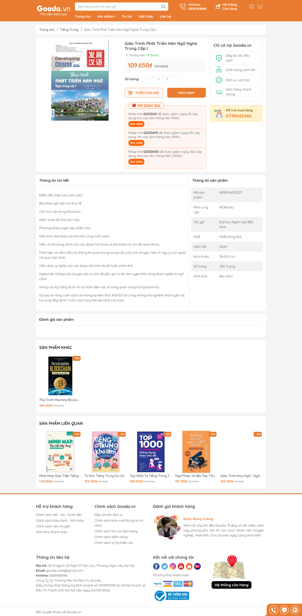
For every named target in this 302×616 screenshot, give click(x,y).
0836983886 (58, 575)
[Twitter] (164, 566)
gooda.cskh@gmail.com (64, 570)
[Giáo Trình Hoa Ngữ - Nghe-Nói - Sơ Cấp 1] (241, 452)
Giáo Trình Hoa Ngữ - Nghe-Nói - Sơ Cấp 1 (241, 476)
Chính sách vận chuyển (53, 526)
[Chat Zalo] (295, 609)
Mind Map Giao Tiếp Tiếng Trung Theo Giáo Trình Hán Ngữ (60, 476)
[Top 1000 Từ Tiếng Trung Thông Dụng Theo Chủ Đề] (151, 452)
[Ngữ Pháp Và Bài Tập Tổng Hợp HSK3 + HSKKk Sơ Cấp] (196, 452)
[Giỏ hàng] (261, 6)
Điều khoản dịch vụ (109, 515)
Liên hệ (165, 16)
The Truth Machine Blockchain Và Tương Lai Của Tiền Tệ (60, 400)
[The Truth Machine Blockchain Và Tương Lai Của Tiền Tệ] (60, 376)
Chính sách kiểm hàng (111, 537)
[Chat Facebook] (284, 609)
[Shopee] (189, 566)
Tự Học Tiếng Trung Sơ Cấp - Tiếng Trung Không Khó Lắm (106, 476)
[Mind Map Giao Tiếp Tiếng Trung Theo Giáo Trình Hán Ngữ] (60, 452)
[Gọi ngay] (273, 609)
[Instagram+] (172, 566)
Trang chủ (83, 16)
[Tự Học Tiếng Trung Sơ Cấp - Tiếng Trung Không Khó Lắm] (106, 452)
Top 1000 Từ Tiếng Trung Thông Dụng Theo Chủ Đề (151, 476)
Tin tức (126, 16)
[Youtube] (181, 566)
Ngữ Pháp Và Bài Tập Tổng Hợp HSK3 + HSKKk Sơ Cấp (196, 476)
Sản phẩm (105, 16)
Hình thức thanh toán (51, 532)
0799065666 (239, 116)
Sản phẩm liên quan (61, 423)
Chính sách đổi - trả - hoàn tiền (59, 515)
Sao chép (136, 124)
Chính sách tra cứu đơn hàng (116, 531)
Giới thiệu (146, 16)
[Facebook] (156, 566)
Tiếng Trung (69, 29)
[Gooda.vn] (53, 10)
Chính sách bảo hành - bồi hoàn (60, 520)
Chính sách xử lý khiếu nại (114, 543)
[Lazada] (197, 566)
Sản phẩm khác (55, 347)
